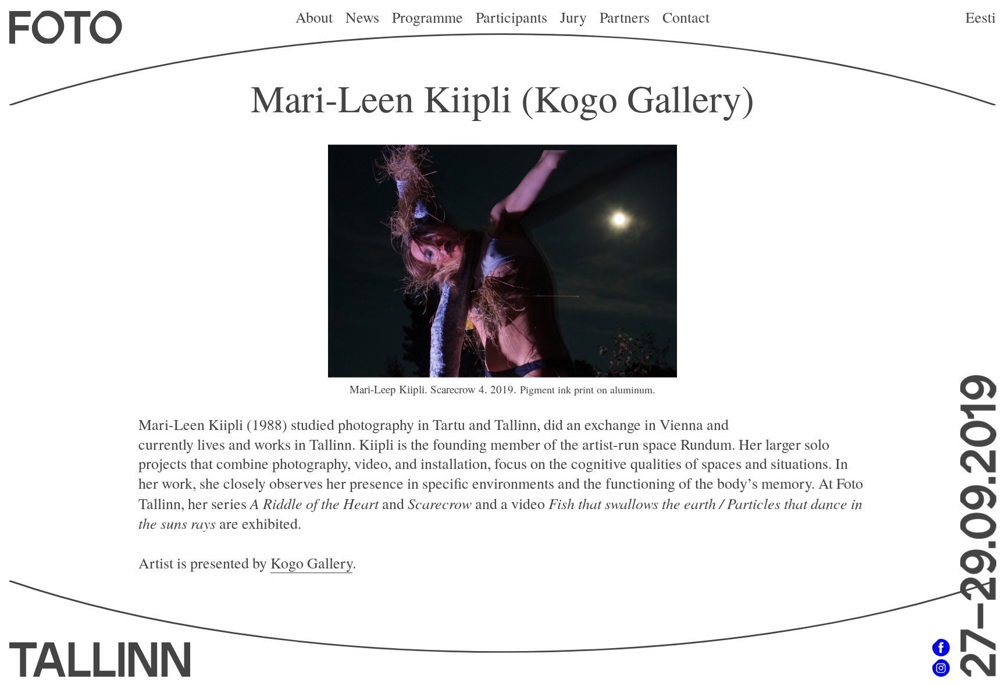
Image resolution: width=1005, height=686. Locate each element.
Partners (625, 17)
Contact (686, 17)
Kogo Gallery (311, 563)
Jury (573, 17)
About (314, 17)
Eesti (980, 17)
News (362, 17)
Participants (511, 17)
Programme (427, 17)
